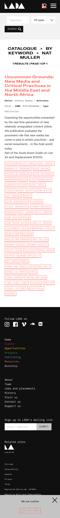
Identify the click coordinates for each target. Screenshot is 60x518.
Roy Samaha (12, 261)
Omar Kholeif (39, 245)
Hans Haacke (13, 217)
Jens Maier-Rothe (17, 223)
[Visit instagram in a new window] (7, 324)
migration (12, 234)
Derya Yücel (37, 185)
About (9, 379)
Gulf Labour (43, 212)
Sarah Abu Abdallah (18, 266)
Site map (9, 464)
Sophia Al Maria (16, 272)
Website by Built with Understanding (23, 494)
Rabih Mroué (46, 250)
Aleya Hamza (27, 163)
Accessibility (11, 469)
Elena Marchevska (17, 201)
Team (8, 384)
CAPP (33, 179)
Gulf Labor (25, 212)
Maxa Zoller (22, 228)
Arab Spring (41, 169)
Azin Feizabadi (43, 174)
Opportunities (15, 348)
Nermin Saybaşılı (17, 245)
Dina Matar (44, 190)
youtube (10, 294)
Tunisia (36, 283)
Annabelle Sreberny (18, 169)
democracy (45, 179)
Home (8, 339)
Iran (26, 217)
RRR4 (25, 261)
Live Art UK (9, 452)
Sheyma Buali (42, 266)
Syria (33, 272)
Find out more (30, 510)
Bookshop (11, 366)
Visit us (11, 397)
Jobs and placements (20, 388)
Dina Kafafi (26, 190)
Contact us (13, 401)
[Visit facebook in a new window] (15, 324)
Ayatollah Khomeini (18, 174)
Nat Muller (41, 239)
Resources (12, 361)
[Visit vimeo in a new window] (24, 324)
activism (11, 163)
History (10, 392)
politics (29, 250)
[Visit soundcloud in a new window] (32, 324)
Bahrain (10, 179)
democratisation (16, 185)
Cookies (8, 474)
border (23, 179)
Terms (7, 484)
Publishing (13, 357)
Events (9, 343)
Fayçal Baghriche (17, 206)
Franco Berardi (40, 206)
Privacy (8, 479)
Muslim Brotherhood (18, 239)
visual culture (15, 288)
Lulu (8, 228)
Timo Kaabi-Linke (17, 283)
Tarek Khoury (14, 277)
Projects (11, 352)
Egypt (27, 196)
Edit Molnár (13, 196)
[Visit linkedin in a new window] (41, 324)
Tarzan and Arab (35, 277)
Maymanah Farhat (43, 228)
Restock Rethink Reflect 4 (23, 255)
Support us (13, 406)
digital (10, 190)
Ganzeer (10, 212)
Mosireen (26, 234)
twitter (48, 283)
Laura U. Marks (40, 223)
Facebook (36, 201)
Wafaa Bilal (35, 288)
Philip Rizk (13, 250)
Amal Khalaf (46, 163)
